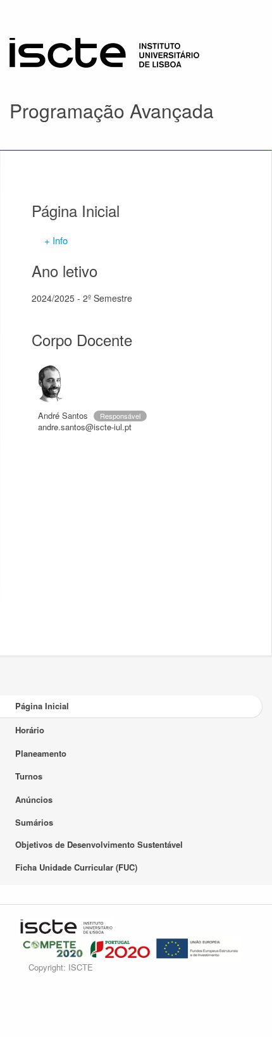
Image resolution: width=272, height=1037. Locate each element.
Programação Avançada (111, 110)
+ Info (56, 240)
